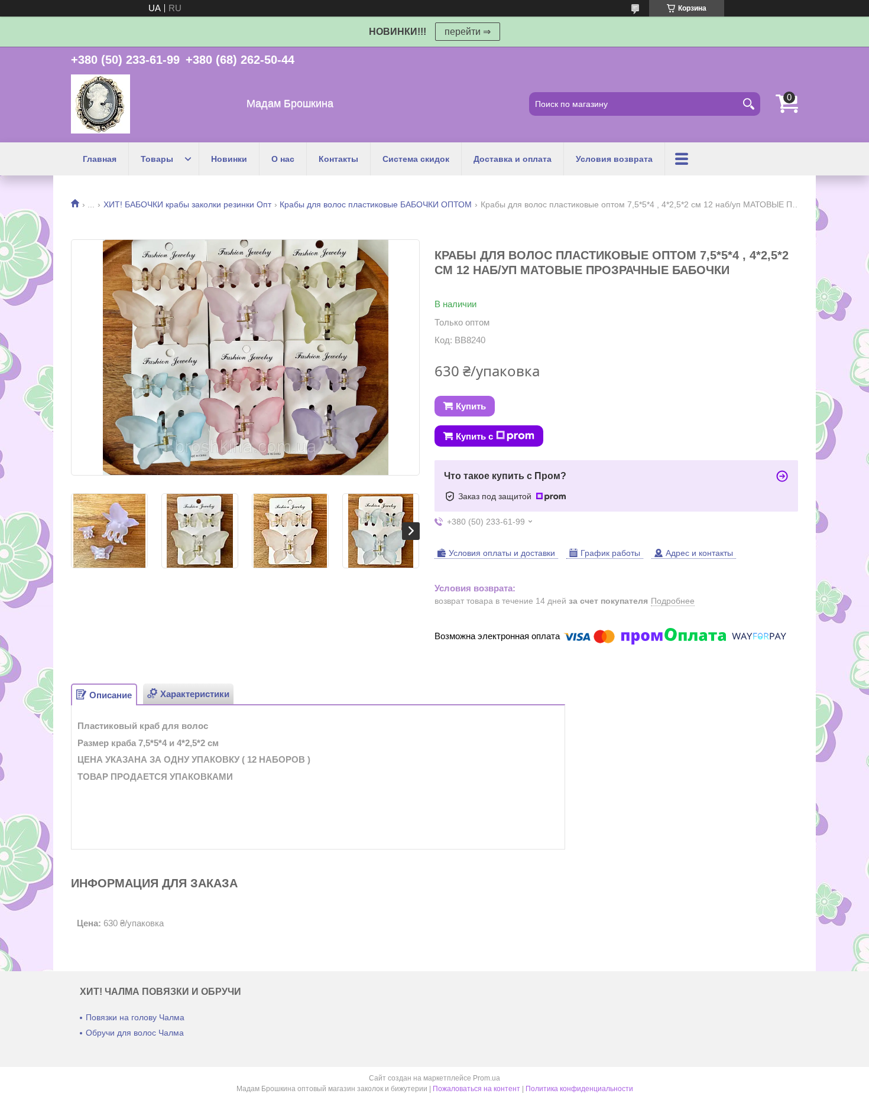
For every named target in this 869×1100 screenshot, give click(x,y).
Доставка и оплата (513, 159)
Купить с (474, 436)
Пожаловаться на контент (476, 1089)
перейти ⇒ (468, 32)
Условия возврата (614, 159)
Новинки (229, 159)
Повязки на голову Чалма (135, 1017)
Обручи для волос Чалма (135, 1032)
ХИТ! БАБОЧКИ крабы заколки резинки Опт (187, 204)
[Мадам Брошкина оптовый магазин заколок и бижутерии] (100, 104)
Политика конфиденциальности (579, 1089)
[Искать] (748, 104)
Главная (99, 159)
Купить (471, 406)
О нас (282, 159)
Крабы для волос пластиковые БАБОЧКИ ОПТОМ (376, 204)
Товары (157, 159)
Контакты (338, 159)
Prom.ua (486, 1078)
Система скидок (415, 159)
